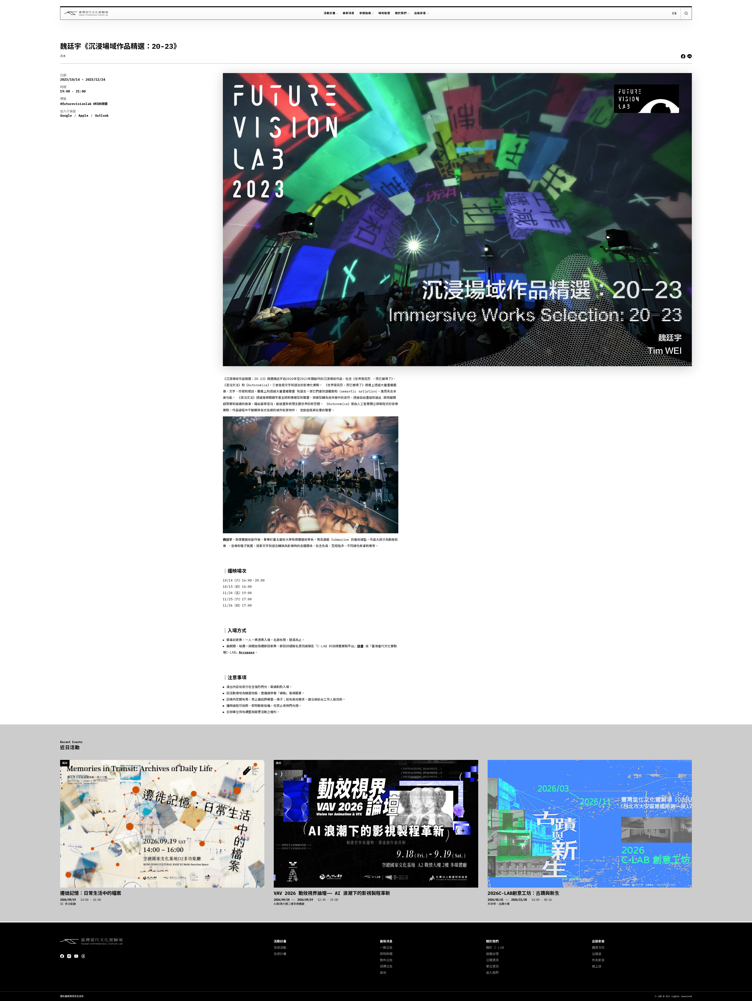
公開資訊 (492, 960)
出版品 (596, 954)
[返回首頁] (84, 13)
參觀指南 (365, 13)
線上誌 (596, 966)
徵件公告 (386, 960)
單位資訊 (492, 966)
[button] (686, 13)
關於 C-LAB (495, 947)
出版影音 (420, 13)
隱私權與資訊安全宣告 (72, 996)
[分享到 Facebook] (683, 56)
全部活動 (280, 947)
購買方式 (598, 947)
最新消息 (348, 13)
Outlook (102, 116)
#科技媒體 (100, 104)
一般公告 (386, 947)
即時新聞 (386, 954)
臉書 (360, 646)
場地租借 (384, 13)
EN (674, 13)
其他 (383, 973)
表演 (63, 56)
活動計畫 (329, 13)
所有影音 (598, 960)
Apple (83, 116)
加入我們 (492, 973)
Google (66, 116)
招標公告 (386, 966)
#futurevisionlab (75, 104)
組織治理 (492, 954)
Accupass (247, 652)
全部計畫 (280, 954)
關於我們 (401, 13)
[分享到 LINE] (689, 56)
